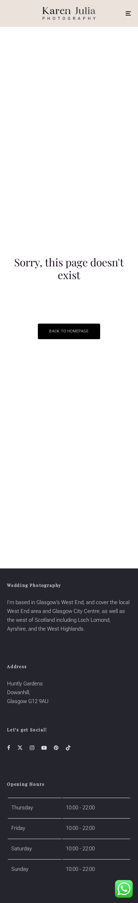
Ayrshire (16, 629)
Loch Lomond (93, 620)
